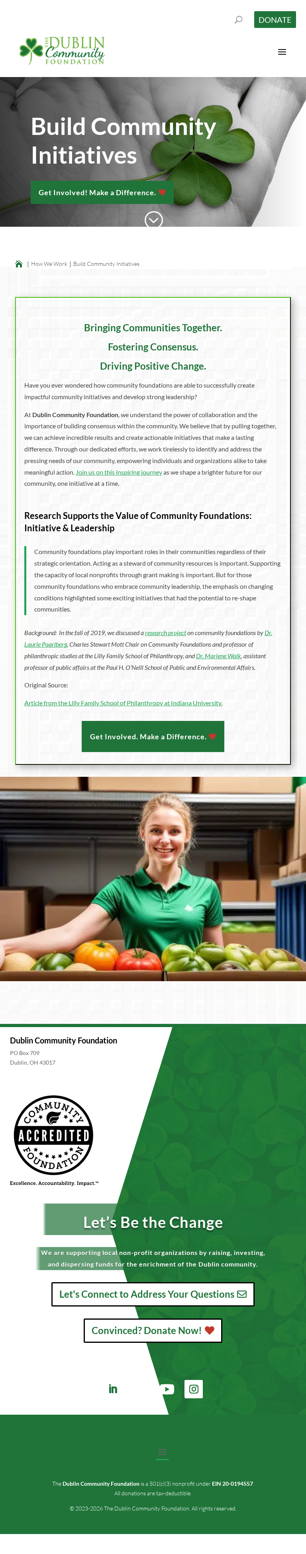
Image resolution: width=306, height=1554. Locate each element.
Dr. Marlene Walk (218, 655)
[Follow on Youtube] (167, 1389)
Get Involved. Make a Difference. (148, 736)
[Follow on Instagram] (193, 1389)
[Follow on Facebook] (137, 1389)
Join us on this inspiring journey (119, 472)
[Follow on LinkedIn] (112, 1389)
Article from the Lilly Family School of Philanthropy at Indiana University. (123, 703)
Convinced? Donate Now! (147, 1330)
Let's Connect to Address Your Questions (146, 1294)
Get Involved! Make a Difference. (97, 192)
